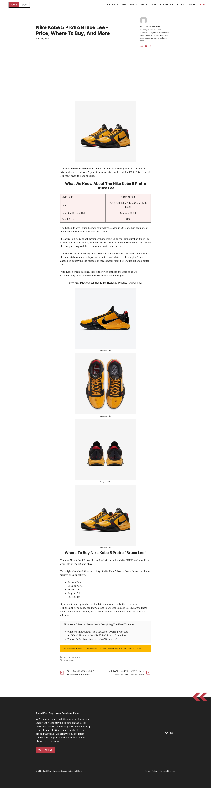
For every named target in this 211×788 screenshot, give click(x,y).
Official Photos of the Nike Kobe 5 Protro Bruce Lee (98, 635)
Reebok (181, 5)
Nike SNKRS (127, 560)
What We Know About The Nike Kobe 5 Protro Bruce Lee (97, 631)
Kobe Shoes (69, 660)
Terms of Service (167, 771)
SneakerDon (74, 582)
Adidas (133, 5)
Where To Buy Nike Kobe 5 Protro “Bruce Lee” (92, 639)
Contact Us (45, 750)
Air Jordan (112, 5)
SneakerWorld (75, 586)
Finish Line (74, 589)
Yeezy (144, 5)
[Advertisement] (105, 73)
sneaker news (72, 608)
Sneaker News (75, 657)
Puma (153, 5)
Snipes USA (74, 593)
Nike (124, 5)
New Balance (166, 5)
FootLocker (74, 597)
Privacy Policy (151, 771)
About (192, 5)
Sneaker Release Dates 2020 (122, 608)
